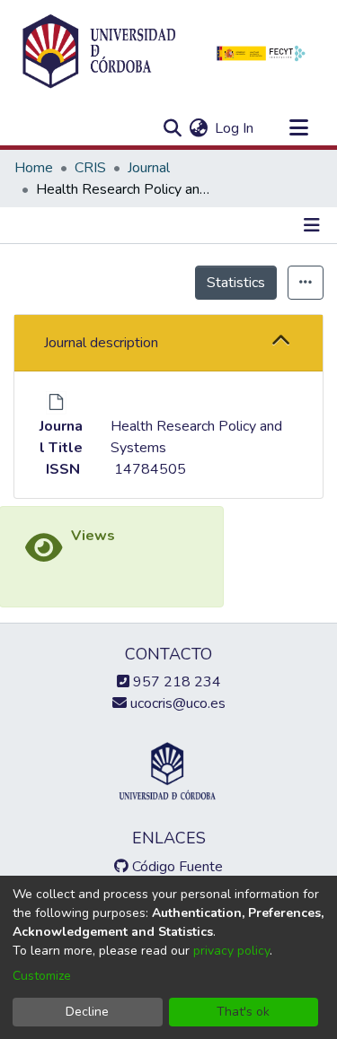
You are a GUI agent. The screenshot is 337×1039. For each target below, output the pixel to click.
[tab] (168, 343)
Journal (149, 168)
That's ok (243, 1011)
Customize (42, 975)
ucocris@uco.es (176, 703)
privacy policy (231, 950)
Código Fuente (176, 867)
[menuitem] (198, 128)
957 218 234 (175, 682)
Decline (87, 1011)
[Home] (98, 52)
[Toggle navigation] (298, 128)
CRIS (90, 168)
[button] (281, 342)
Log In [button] (235, 128)
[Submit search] (172, 128)
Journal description (101, 343)
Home (33, 168)
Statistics (236, 282)
